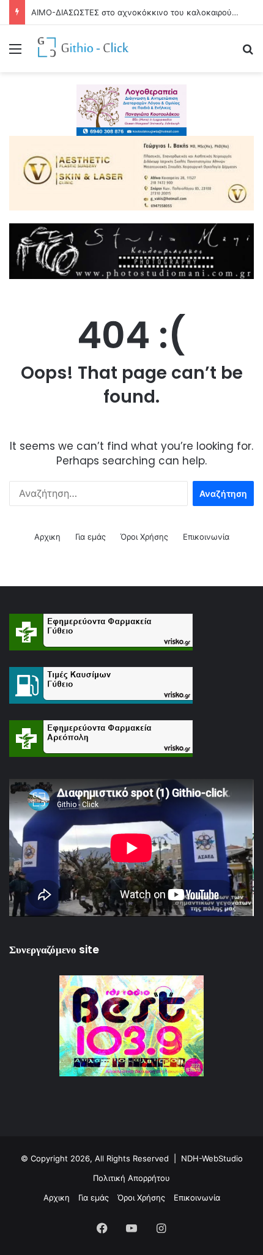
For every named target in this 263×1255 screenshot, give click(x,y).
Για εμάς (90, 537)
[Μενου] (15, 53)
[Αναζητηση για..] (248, 53)
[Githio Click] (79, 49)
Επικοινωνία (206, 537)
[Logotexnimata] (131, 109)
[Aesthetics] (131, 172)
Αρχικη (47, 537)
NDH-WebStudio (212, 1158)
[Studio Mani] (131, 250)
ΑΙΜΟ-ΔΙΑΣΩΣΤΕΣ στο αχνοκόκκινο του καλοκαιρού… (135, 12)
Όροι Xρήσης (144, 537)
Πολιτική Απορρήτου (131, 1178)
